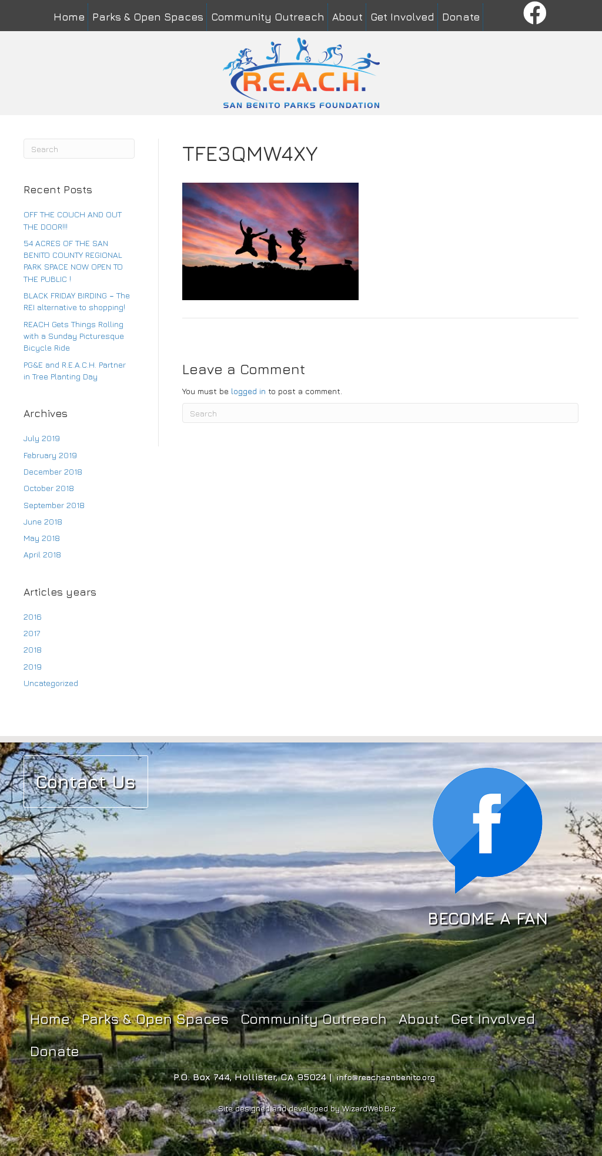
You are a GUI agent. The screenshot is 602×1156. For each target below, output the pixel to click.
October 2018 (49, 488)
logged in (248, 391)
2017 (32, 633)
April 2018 (42, 554)
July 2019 (42, 438)
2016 (33, 616)
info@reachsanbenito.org (386, 1077)
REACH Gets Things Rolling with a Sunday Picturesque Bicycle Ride (74, 336)
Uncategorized (51, 683)
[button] (535, 14)
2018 (33, 649)
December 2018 (53, 471)
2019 (33, 666)
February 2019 (50, 455)
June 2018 (43, 521)
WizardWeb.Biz (369, 1108)
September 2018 (54, 505)
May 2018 (42, 538)
